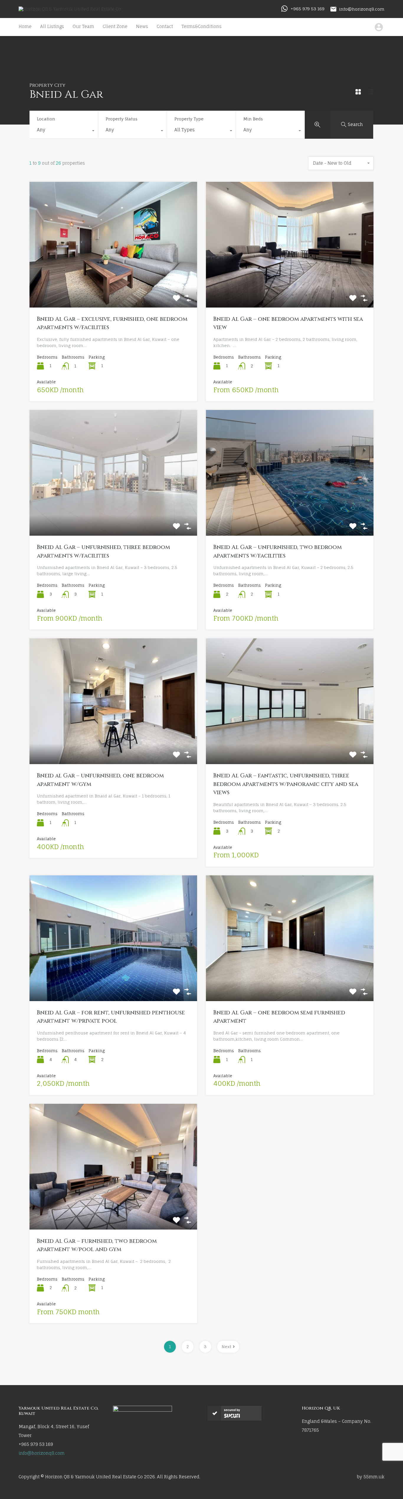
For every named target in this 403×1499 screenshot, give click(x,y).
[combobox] (64, 131)
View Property (113, 282)
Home (25, 26)
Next (226, 1346)
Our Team (83, 26)
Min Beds (253, 118)
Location (46, 118)
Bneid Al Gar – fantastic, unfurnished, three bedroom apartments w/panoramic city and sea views (285, 784)
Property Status (121, 118)
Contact (165, 26)
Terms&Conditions (201, 26)
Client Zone (115, 26)
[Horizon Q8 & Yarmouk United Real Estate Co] (70, 9)
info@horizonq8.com (361, 8)
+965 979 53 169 (308, 8)
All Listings (52, 26)
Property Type (189, 118)
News (142, 26)
